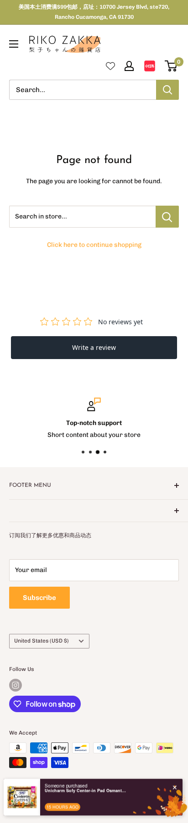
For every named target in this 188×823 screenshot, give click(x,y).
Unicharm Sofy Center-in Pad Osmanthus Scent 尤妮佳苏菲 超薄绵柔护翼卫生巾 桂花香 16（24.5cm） (86, 784)
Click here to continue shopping (94, 245)
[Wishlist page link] (110, 66)
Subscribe (39, 598)
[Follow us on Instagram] (15, 685)
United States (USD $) (41, 641)
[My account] (129, 66)
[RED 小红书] (149, 66)
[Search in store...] (167, 217)
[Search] (167, 90)
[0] (171, 65)
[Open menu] (13, 44)
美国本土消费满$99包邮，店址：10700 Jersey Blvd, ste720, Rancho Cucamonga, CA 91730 (94, 12)
